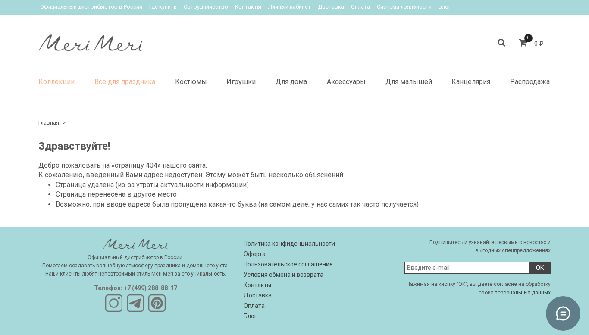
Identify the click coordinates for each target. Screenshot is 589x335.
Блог (445, 6)
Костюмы (191, 82)
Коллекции (56, 82)
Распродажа (530, 82)
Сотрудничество (206, 6)
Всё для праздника (124, 82)
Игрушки (241, 82)
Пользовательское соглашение (288, 264)
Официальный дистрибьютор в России (91, 6)
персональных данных (523, 293)
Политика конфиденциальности (289, 244)
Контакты (248, 6)
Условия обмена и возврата (283, 275)
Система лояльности (404, 6)
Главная (48, 122)
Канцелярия (470, 82)
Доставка (331, 6)
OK (540, 267)
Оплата (360, 6)
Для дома (291, 82)
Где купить (163, 6)
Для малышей (408, 82)
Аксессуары (346, 82)
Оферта (255, 254)
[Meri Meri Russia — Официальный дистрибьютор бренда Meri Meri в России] (90, 40)
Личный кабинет (289, 6)
